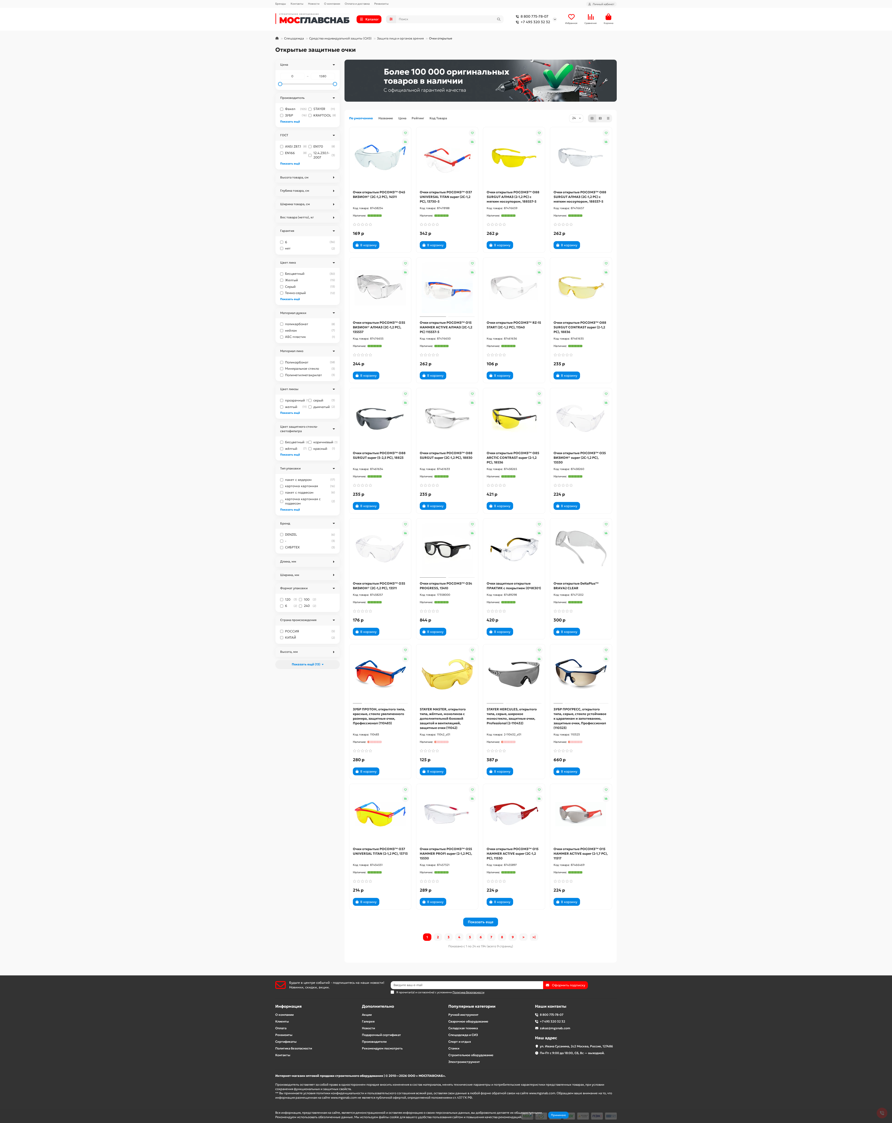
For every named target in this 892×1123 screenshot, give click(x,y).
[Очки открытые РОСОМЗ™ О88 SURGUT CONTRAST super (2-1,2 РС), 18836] (581, 287)
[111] (480, 81)
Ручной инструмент (463, 1015)
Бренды (280, 3)
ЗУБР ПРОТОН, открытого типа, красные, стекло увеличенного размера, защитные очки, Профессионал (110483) (379, 716)
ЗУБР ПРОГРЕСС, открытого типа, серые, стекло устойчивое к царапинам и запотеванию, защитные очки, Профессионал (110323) (580, 718)
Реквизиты (381, 3)
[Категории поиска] (391, 19)
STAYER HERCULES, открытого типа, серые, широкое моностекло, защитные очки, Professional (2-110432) (512, 716)
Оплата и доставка (357, 3)
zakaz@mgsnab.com (555, 1028)
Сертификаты (286, 1042)
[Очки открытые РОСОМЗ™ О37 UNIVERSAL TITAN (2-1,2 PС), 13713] (380, 814)
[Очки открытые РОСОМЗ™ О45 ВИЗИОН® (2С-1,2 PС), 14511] (380, 157)
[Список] (600, 118)
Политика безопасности (293, 1048)
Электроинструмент (464, 1062)
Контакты (297, 3)
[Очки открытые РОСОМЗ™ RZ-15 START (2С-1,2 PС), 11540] (514, 287)
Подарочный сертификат (381, 1035)
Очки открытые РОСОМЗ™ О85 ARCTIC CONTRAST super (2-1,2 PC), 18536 (513, 457)
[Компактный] (608, 118)
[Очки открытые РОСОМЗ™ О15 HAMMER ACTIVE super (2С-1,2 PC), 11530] (514, 814)
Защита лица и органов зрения (400, 38)
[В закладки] (405, 132)
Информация (288, 1006)
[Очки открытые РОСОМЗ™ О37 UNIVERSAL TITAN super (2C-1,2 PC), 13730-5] (447, 157)
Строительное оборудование (470, 1055)
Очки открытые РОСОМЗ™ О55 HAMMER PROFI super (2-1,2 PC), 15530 (446, 853)
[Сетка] (592, 118)
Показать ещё (290, 121)
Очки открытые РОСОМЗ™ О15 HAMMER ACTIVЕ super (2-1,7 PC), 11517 (581, 853)
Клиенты (282, 1021)
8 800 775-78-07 (534, 16)
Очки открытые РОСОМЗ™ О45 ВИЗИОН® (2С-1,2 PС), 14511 (379, 194)
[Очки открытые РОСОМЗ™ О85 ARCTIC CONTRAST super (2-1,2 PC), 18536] (514, 418)
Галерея (368, 1021)
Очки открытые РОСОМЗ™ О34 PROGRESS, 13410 (446, 585)
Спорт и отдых (459, 1042)
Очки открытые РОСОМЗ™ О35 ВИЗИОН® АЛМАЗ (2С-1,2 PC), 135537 (379, 327)
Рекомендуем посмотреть (382, 1048)
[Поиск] (498, 19)
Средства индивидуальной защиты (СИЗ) (340, 38)
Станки (453, 1048)
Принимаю (558, 1115)
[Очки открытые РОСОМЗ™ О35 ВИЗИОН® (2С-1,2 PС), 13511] (380, 548)
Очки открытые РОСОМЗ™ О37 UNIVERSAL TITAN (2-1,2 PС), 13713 (380, 851)
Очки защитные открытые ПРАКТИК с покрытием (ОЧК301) (514, 585)
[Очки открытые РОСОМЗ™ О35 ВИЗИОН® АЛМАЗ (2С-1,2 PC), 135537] (380, 287)
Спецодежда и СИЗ (463, 1035)
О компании (332, 3)
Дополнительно (378, 1006)
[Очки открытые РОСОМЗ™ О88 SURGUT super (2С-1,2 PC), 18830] (447, 418)
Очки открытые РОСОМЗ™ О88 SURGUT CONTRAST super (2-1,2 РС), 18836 (580, 327)
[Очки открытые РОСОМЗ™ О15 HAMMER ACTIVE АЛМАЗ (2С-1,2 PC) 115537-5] (447, 287)
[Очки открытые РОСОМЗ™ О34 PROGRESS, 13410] (447, 548)
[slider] (280, 84)
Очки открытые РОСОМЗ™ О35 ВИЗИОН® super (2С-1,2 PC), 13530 (580, 457)
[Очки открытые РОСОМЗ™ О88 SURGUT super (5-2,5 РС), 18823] (380, 418)
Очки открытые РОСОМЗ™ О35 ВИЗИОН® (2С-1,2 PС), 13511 (379, 585)
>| (534, 937)
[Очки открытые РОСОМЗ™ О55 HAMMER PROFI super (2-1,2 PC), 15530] (447, 814)
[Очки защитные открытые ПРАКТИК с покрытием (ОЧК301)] (514, 548)
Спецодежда (294, 38)
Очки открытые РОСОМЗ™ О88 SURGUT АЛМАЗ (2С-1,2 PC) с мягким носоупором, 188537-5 (580, 197)
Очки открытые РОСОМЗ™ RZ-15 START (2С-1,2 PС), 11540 (514, 324)
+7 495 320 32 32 (535, 22)
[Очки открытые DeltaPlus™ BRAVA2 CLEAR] (581, 548)
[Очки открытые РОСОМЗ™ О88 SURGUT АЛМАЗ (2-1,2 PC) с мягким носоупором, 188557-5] (514, 157)
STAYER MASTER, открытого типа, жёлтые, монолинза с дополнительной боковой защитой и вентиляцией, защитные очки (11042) (443, 718)
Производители (374, 1042)
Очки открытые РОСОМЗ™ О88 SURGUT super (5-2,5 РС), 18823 (379, 455)
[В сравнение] (405, 141)
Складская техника (463, 1028)
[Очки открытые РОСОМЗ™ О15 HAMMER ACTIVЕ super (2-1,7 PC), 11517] (581, 814)
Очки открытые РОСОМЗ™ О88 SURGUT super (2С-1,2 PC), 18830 (446, 455)
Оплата (280, 1028)
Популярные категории (471, 1006)
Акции (367, 1015)
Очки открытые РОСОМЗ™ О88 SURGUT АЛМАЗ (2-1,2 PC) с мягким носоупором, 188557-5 (513, 197)
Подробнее (531, 1117)
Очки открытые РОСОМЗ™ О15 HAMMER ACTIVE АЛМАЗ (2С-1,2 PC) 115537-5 (446, 327)
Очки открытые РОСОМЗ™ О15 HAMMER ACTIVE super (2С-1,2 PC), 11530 (512, 853)
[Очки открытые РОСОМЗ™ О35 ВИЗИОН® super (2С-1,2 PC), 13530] (581, 418)
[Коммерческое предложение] (387, 245)
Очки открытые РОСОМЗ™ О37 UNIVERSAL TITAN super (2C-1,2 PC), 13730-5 (446, 197)
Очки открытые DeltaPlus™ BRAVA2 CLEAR (576, 585)
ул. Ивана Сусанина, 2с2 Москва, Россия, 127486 (576, 1046)
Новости (313, 3)
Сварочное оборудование (468, 1021)
